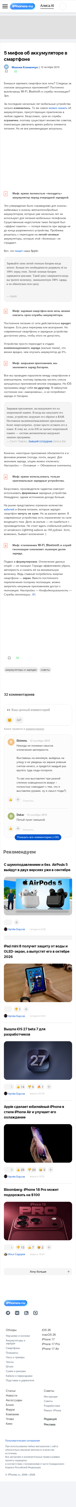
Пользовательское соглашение (22, 1440)
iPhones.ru (14, 1474)
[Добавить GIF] (19, 720)
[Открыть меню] (5, 6)
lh (34, 594)
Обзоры (11, 1330)
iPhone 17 (48, 1339)
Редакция (50, 1419)
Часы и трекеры (15, 1357)
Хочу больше (38, 1271)
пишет (19, 251)
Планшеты (12, 1352)
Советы (45, 669)
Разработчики (52, 1405)
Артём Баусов (16, 929)
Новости (11, 1395)
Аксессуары (14, 1400)
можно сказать (58, 108)
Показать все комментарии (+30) (38, 837)
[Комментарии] (8, 922)
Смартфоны (13, 1348)
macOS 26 (49, 1334)
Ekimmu (22, 740)
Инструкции (50, 1396)
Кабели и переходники (19, 1376)
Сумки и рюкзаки (16, 1371)
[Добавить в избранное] (6, 71)
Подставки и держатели (20, 1380)
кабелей (9, 509)
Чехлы (10, 1362)
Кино (9, 1423)
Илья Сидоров (16, 1254)
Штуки (9, 1366)
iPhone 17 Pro (51, 1344)
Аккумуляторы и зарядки (21, 669)
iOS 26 (46, 1330)
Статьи (10, 1391)
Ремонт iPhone (52, 1410)
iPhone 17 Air (50, 1348)
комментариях (35, 729)
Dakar (20, 815)
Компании (12, 1414)
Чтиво (10, 1419)
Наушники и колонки (18, 1335)
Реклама (49, 1424)
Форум (10, 1409)
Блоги (10, 1405)
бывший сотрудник (40, 441)
